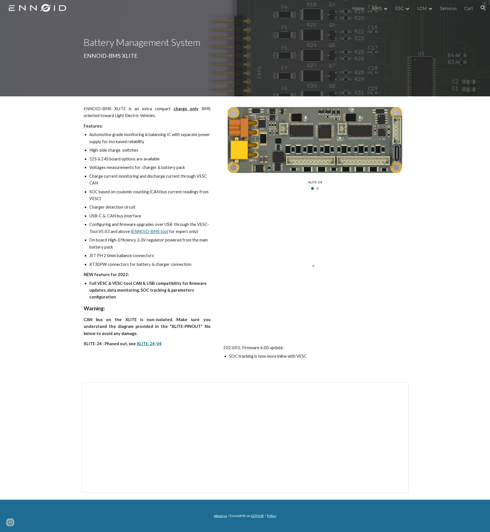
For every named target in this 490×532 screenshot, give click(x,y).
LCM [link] (422, 8)
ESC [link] (399, 8)
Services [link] (448, 8)
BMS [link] (377, 8)
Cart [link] (468, 8)
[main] (161, 48)
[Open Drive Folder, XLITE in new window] (397, 389)
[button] (483, 8)
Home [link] (358, 8)
